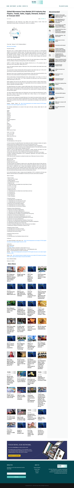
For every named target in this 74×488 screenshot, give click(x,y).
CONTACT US (25, 6)
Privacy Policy (37, 469)
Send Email (11, 246)
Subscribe (16, 477)
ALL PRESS (19, 6)
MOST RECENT (13, 6)
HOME (8, 6)
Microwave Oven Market (11, 46)
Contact (37, 472)
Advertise (37, 471)
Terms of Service (37, 467)
